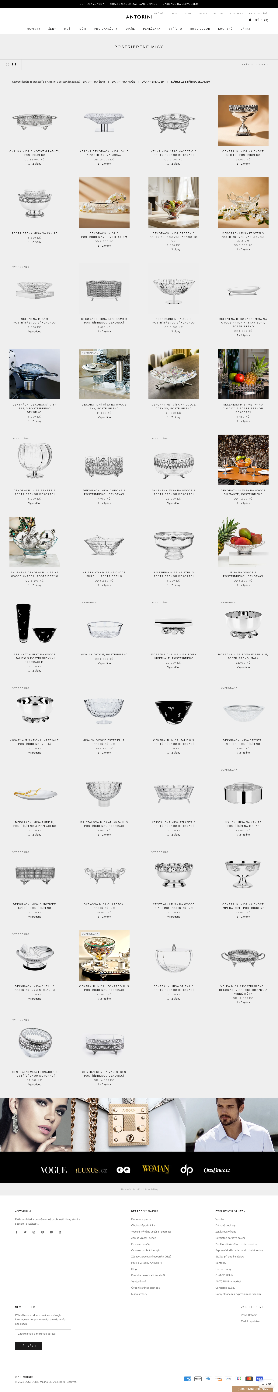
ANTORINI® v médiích (228, 1281)
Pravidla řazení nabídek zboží (148, 1275)
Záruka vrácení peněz (143, 1238)
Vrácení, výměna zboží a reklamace (151, 1231)
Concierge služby (225, 1288)
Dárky (246, 29)
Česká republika (250, 1321)
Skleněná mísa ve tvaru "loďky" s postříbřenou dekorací (243, 408)
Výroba (219, 14)
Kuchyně (225, 29)
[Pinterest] (42, 1232)
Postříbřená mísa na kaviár (35, 233)
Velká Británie (249, 1315)
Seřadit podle (254, 64)
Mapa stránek (139, 1294)
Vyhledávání (258, 14)
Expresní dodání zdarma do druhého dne (239, 1250)
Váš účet (160, 14)
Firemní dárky (223, 1269)
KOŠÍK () (261, 20)
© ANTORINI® (24, 1377)
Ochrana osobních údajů (145, 1250)
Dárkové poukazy (225, 1225)
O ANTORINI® (224, 1275)
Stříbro (175, 29)
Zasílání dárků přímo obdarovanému (236, 1244)
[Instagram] (34, 1232)
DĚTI (82, 29)
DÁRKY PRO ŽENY (94, 82)
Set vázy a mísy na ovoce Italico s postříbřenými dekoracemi (35, 658)
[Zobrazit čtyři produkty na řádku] (14, 64)
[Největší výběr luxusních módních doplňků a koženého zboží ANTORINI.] (139, 17)
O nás (189, 14)
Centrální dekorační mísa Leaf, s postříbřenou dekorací (35, 408)
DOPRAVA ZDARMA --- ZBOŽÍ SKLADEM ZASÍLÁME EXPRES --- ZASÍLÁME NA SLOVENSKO (139, 4)
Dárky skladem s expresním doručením (238, 1294)
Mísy (156, 1189)
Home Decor (200, 29)
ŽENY (52, 29)
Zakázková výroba (225, 1231)
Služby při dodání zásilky (229, 1256)
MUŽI (68, 29)
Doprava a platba (141, 1219)
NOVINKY (33, 29)
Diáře (130, 29)
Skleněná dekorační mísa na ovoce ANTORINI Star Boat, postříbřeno (243, 323)
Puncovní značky (141, 1244)
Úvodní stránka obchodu (145, 1288)
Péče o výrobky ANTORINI (146, 1263)
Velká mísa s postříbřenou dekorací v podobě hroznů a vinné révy (243, 990)
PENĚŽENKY (152, 29)
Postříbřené (145, 1189)
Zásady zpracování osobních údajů (151, 1256)
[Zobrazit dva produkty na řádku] (7, 64)
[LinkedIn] (60, 1232)
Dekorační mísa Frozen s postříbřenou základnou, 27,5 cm (243, 237)
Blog (134, 1269)
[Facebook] (16, 1232)
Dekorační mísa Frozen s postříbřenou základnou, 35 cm (174, 237)
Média (203, 14)
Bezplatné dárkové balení (230, 1238)
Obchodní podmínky (143, 1225)
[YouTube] (51, 1232)
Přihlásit (28, 1346)
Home (175, 14)
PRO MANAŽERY (106, 29)
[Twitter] (25, 1232)
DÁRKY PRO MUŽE (123, 82)
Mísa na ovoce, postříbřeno (104, 654)
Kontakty (236, 14)
